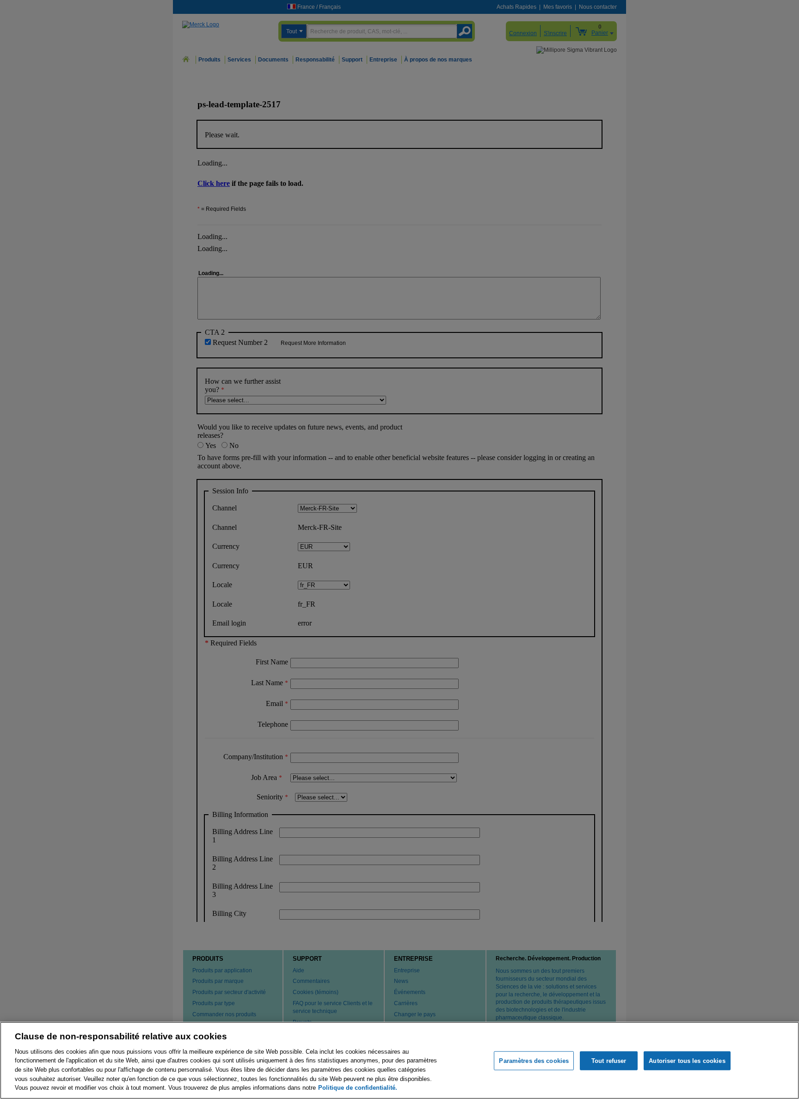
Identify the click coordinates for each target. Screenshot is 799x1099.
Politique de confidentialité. (357, 1087)
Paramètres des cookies (534, 1060)
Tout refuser (609, 1060)
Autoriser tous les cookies (687, 1060)
